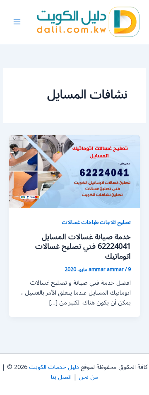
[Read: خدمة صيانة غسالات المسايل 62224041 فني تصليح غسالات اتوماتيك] (74, 171)
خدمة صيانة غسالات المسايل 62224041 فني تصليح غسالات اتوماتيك (83, 246)
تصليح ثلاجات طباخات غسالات (96, 222)
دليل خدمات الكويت (54, 367)
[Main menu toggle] (17, 22)
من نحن (88, 377)
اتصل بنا (61, 377)
